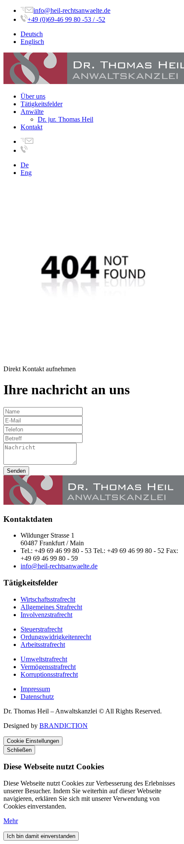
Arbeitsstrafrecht (43, 644)
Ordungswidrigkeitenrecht (56, 636)
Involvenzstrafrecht (46, 614)
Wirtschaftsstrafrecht (48, 599)
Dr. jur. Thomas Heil (65, 119)
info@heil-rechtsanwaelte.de (71, 10)
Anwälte (32, 111)
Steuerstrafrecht (41, 629)
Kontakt (31, 127)
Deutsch (32, 34)
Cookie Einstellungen (33, 741)
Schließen (19, 750)
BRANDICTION (63, 725)
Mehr (10, 820)
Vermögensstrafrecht (48, 666)
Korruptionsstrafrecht (49, 674)
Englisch (32, 41)
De (25, 165)
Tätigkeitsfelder (41, 104)
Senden (16, 471)
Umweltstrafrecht (44, 659)
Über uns (33, 96)
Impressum (35, 689)
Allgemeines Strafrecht (51, 607)
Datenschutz (37, 696)
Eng (26, 172)
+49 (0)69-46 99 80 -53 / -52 (66, 19)
